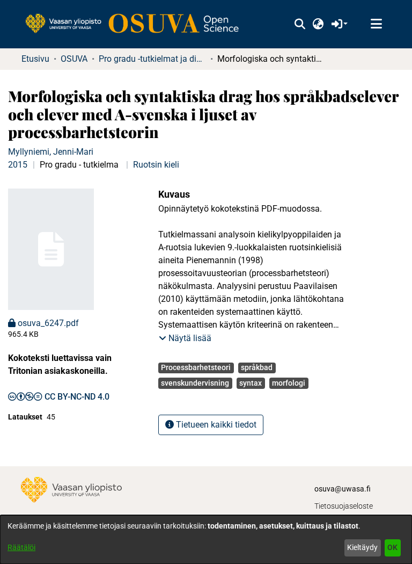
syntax (250, 383)
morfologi (288, 383)
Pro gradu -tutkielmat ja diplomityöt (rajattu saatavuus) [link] (152, 59)
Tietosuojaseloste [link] (343, 506)
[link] (137, 24)
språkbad (257, 367)
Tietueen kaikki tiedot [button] (215, 425)
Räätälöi (21, 547)
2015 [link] (17, 165)
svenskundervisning (195, 383)
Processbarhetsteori (196, 367)
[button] (299, 24)
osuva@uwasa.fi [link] (342, 489)
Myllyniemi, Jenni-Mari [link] (50, 152)
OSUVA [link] (74, 59)
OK (392, 547)
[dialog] (206, 539)
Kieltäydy (362, 547)
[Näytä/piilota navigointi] (376, 24)
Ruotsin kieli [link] (156, 165)
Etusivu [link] (35, 59)
